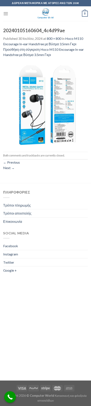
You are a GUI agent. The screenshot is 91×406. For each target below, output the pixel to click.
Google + (10, 270)
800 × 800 (54, 38)
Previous (11, 162)
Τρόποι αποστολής (17, 213)
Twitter (8, 262)
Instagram (10, 254)
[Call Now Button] (10, 397)
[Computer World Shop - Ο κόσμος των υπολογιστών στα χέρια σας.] (45, 13)
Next (9, 168)
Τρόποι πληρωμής (17, 205)
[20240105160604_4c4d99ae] (45, 104)
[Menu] (5, 13)
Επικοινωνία (12, 221)
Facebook (10, 246)
